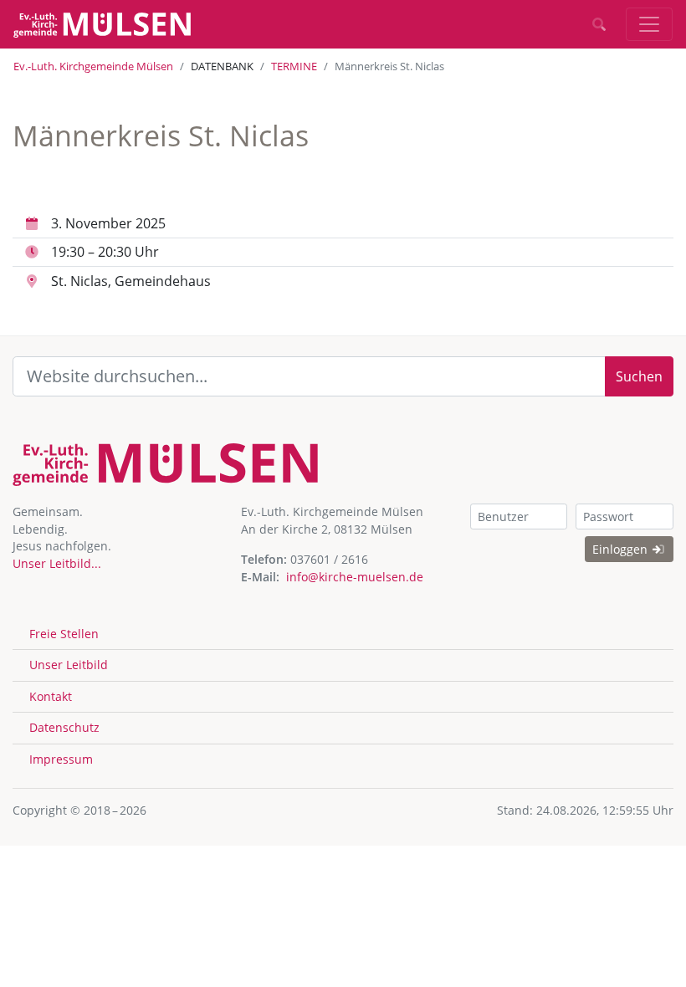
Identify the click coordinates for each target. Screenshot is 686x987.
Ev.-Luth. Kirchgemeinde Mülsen (93, 66)
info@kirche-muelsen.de (354, 577)
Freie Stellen (64, 634)
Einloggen (621, 549)
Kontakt (50, 696)
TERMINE (294, 66)
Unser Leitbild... (57, 563)
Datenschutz (64, 727)
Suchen (639, 376)
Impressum (61, 759)
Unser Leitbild (68, 664)
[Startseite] (102, 24)
